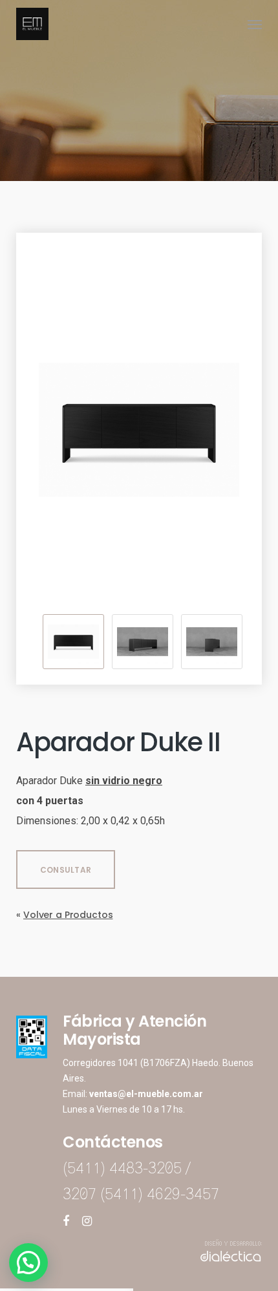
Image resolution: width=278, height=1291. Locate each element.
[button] (28, 1262)
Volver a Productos (67, 914)
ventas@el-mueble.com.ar (146, 1094)
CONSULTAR (65, 869)
